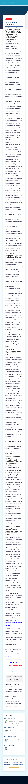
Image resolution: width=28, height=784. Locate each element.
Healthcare (9, 19)
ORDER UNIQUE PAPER (14, 768)
